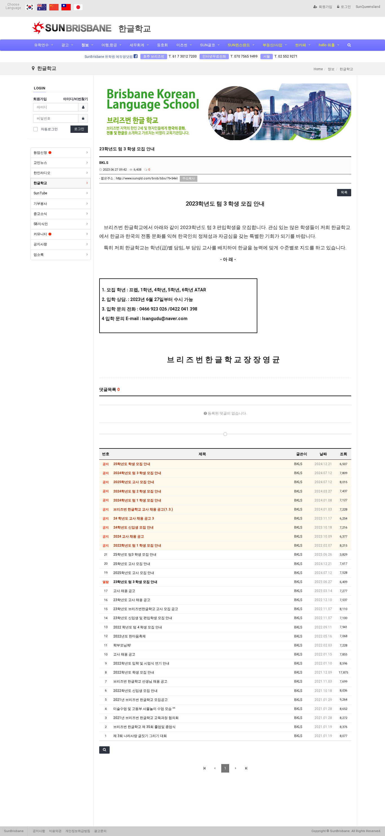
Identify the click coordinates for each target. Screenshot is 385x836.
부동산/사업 (272, 45)
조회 (343, 454)
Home (318, 69)
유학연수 (41, 45)
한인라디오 (42, 173)
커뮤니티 (40, 234)
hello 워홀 (327, 45)
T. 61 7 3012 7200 (183, 56)
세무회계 (137, 45)
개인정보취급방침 (77, 831)
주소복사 (188, 178)
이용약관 (55, 831)
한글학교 (40, 183)
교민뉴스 (40, 163)
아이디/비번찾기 (75, 99)
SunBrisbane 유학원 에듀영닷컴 (109, 57)
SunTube (40, 193)
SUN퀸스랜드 (239, 45)
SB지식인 (41, 224)
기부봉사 (40, 204)
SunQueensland (368, 7)
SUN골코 (207, 45)
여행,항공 (109, 45)
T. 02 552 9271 (286, 56)
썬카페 (300, 45)
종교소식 (40, 214)
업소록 (39, 255)
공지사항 (40, 244)
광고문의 (100, 831)
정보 (85, 45)
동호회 (162, 45)
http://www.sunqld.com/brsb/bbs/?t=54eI (147, 178)
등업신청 (40, 153)
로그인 (346, 7)
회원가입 (325, 7)
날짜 (323, 454)
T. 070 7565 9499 (244, 56)
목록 (344, 192)
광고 (65, 45)
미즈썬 (181, 45)
